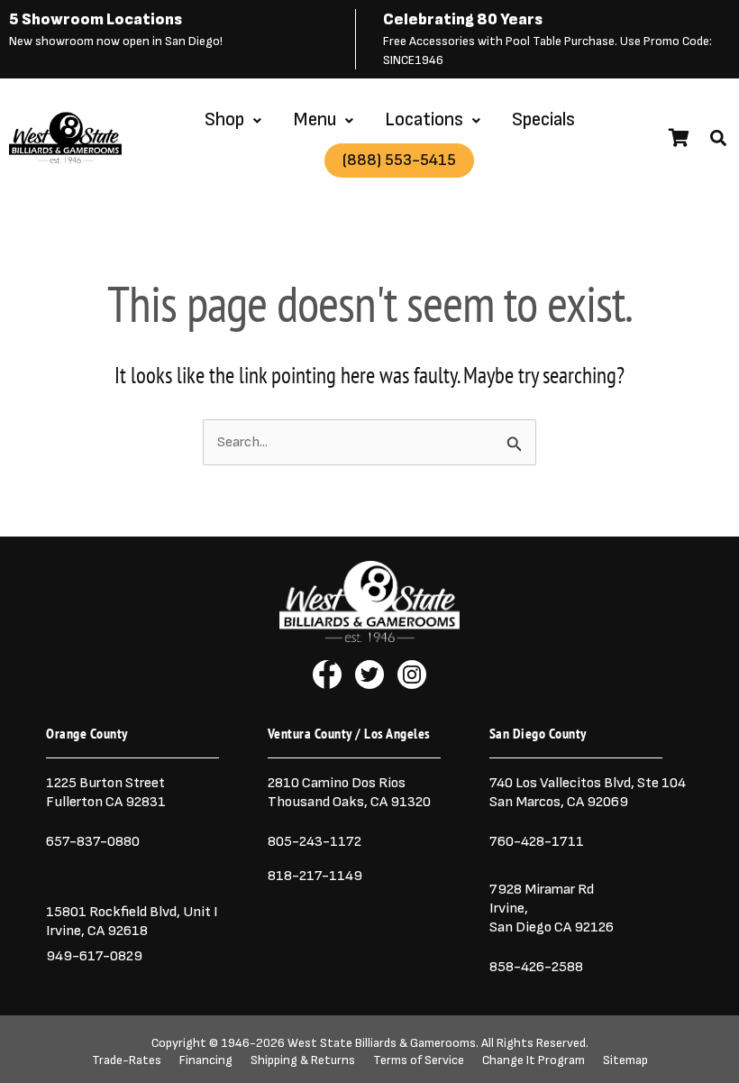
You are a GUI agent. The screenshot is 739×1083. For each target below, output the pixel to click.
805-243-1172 (314, 841)
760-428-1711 (538, 841)
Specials (543, 119)
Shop (224, 119)
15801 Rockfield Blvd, (113, 912)
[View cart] (679, 138)
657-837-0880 (93, 841)
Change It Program (533, 1060)
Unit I (199, 912)
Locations (424, 119)
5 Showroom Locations (95, 19)
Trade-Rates (126, 1060)
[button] (718, 137)
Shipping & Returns (303, 1060)
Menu (314, 119)
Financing (206, 1060)
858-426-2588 (536, 967)
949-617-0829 (94, 956)
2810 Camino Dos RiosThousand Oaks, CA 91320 (349, 792)
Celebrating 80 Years (463, 19)
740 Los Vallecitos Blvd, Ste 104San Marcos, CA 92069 (587, 792)
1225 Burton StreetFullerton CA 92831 (106, 792)
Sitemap (625, 1060)
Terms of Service (418, 1060)
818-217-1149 (315, 876)
